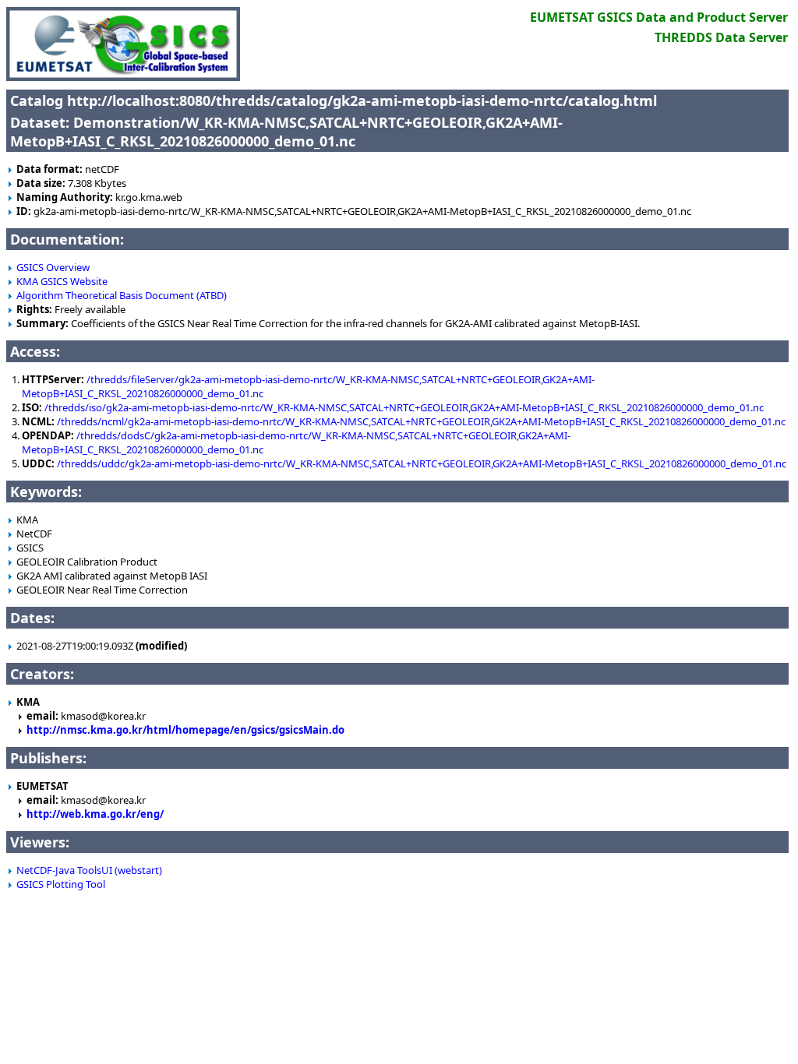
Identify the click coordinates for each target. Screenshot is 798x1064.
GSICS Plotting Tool (60, 884)
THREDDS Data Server (721, 37)
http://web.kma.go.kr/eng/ (95, 814)
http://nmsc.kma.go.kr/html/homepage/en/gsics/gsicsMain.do (185, 730)
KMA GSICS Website (62, 281)
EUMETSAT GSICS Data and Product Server (659, 17)
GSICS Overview (53, 267)
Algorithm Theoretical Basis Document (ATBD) (121, 295)
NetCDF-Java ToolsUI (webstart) (89, 870)
